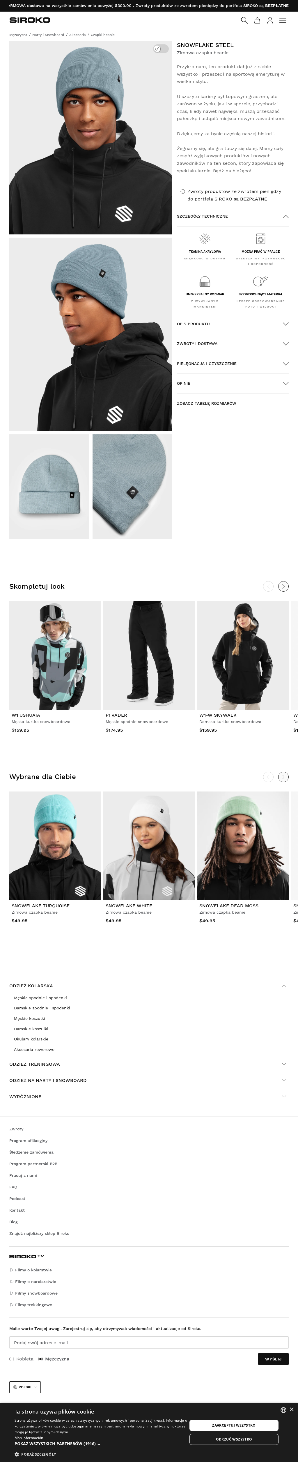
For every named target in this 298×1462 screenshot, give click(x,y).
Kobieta (24, 1359)
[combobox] (283, 1410)
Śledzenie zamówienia (31, 1152)
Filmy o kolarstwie (33, 1270)
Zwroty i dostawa (197, 343)
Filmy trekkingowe (33, 1304)
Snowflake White (129, 905)
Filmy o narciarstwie (35, 1281)
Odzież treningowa (34, 1064)
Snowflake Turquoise (41, 905)
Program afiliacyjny (28, 1140)
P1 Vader (116, 715)
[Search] (244, 20)
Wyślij (273, 1359)
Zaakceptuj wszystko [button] (234, 1425)
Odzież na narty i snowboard (48, 1080)
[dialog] (149, 1432)
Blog (13, 1221)
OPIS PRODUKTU (193, 323)
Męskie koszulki (29, 1018)
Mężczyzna (57, 1359)
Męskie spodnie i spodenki (40, 997)
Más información (29, 1437)
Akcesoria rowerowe (34, 1049)
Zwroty (16, 1129)
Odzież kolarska (31, 985)
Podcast (17, 1198)
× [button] (291, 1409)
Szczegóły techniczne (202, 216)
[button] (101, 1444)
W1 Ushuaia (26, 715)
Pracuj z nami (23, 1175)
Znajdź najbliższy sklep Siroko (39, 1233)
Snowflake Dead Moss (228, 905)
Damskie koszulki (31, 1029)
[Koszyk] (257, 20)
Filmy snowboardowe (36, 1293)
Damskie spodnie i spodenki (42, 1008)
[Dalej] (283, 586)
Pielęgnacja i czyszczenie (207, 363)
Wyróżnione (25, 1096)
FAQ (13, 1187)
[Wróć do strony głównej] (29, 20)
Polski (25, 1387)
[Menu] (283, 20)
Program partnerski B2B (33, 1163)
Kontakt (17, 1210)
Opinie (183, 383)
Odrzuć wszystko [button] (234, 1439)
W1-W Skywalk (218, 715)
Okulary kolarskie (31, 1039)
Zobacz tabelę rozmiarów (206, 403)
